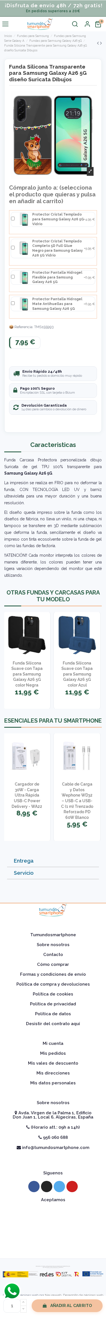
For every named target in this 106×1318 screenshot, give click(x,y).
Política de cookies (53, 994)
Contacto (53, 954)
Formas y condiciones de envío (53, 974)
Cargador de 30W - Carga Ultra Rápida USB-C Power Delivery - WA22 (27, 795)
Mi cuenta (53, 1043)
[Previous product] (98, 43)
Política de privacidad (53, 1003)
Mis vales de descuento (53, 1063)
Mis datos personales (53, 1082)
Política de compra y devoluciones (53, 984)
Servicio (24, 873)
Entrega (24, 861)
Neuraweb (53, 1295)
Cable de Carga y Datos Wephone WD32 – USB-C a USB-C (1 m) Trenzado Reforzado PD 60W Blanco (77, 801)
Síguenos (53, 1173)
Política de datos (53, 1013)
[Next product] (101, 43)
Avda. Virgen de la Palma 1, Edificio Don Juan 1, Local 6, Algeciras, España (53, 1115)
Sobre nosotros (53, 944)
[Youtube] (72, 1186)
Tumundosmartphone (53, 934)
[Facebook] (34, 1186)
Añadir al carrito (71, 1305)
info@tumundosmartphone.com (55, 1147)
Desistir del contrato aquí (53, 1023)
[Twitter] (59, 1186)
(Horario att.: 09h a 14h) (55, 1127)
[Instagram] (46, 1186)
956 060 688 (55, 1137)
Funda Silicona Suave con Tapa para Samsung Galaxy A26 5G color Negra (27, 674)
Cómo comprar (53, 964)
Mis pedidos (53, 1053)
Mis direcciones (53, 1073)
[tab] (53, 861)
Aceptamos (53, 1199)
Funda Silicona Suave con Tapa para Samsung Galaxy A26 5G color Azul (77, 674)
